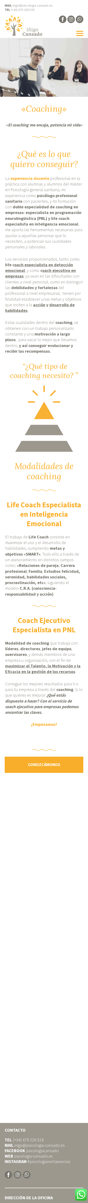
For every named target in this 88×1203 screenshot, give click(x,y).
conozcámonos (44, 764)
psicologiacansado (42, 1150)
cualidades (61, 241)
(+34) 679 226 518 (22, 10)
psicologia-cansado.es (33, 1156)
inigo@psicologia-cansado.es (32, 6)
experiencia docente (29, 178)
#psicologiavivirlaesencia (48, 1161)
